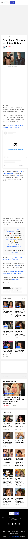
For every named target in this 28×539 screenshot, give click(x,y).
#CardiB (19, 229)
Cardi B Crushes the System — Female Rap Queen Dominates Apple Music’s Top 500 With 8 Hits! (20, 333)
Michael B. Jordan (6, 292)
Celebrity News (18, 288)
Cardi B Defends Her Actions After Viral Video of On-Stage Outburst (8, 352)
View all (23, 298)
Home (4, 36)
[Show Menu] (2, 2)
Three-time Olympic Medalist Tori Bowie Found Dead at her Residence (7, 443)
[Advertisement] (14, 19)
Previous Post (5, 376)
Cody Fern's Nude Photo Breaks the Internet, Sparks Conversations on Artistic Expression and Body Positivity (19, 462)
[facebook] (9, 524)
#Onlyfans (14, 229)
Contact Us (22, 531)
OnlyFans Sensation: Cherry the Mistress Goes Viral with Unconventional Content (8, 461)
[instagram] (19, 524)
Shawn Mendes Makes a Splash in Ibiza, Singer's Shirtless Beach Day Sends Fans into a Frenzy (20, 499)
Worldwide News (18, 292)
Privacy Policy (15, 531)
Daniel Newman (6, 290)
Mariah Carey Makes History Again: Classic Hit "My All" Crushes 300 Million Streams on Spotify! (8, 499)
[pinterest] (15, 524)
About (9, 531)
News (12, 292)
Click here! (15, 279)
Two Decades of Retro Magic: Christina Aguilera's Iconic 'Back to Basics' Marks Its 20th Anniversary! (13, 400)
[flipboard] (12, 524)
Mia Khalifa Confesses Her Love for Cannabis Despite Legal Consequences (20, 425)
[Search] (26, 2)
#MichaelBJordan (11, 231)
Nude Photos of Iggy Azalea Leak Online (19, 441)
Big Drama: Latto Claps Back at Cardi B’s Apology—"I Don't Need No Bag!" (8, 312)
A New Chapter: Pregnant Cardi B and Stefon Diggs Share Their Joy (8, 332)
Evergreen (12, 290)
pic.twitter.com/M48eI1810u (14, 246)
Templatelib (22, 536)
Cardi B (8, 36)
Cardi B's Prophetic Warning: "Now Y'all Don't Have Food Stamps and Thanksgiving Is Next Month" (20, 313)
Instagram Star (18, 290)
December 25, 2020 (14, 252)
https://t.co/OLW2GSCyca (14, 244)
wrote (17, 175)
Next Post (24, 376)
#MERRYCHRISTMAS (10, 239)
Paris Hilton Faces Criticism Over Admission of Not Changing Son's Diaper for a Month (19, 481)
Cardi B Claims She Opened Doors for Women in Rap (19, 352)
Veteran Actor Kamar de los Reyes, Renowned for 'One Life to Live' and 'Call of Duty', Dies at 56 (8, 481)
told (17, 265)
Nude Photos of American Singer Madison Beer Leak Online (7, 425)
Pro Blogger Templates (14, 536)
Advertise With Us (14, 533)
